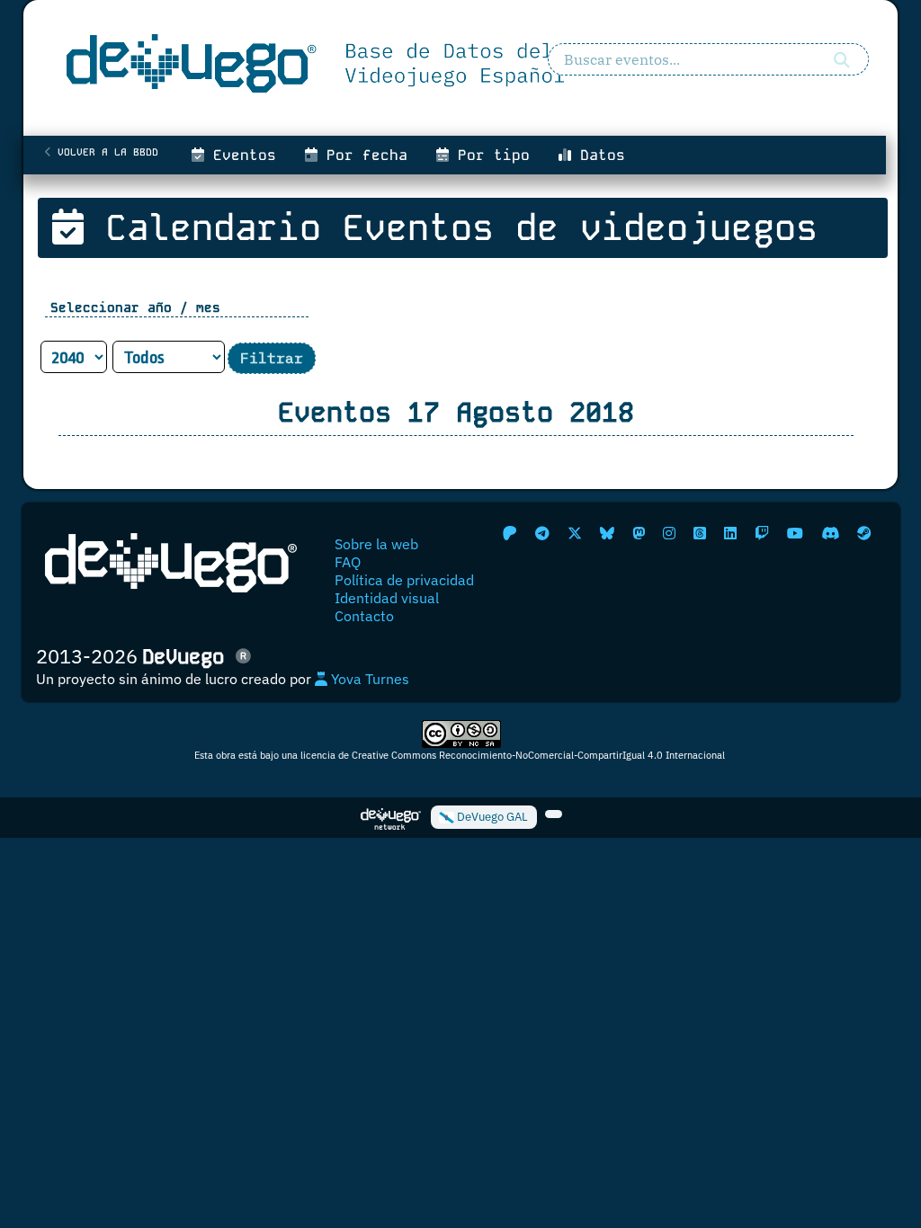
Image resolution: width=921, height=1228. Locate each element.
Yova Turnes (368, 679)
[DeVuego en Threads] (699, 533)
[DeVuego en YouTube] (795, 533)
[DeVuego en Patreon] (510, 533)
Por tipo (489, 155)
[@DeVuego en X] (574, 533)
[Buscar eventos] (842, 59)
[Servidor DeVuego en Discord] (830, 533)
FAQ (348, 562)
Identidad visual (387, 598)
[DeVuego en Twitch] (761, 533)
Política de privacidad (404, 580)
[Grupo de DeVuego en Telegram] (542, 533)
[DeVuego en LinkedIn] (730, 533)
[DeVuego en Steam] (864, 533)
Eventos (240, 155)
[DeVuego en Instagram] (669, 533)
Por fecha (362, 155)
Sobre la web (376, 544)
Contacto (364, 616)
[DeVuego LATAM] (553, 814)
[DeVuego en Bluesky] (607, 533)
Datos (598, 155)
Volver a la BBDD (104, 152)
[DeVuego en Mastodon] (638, 533)
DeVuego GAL (491, 816)
